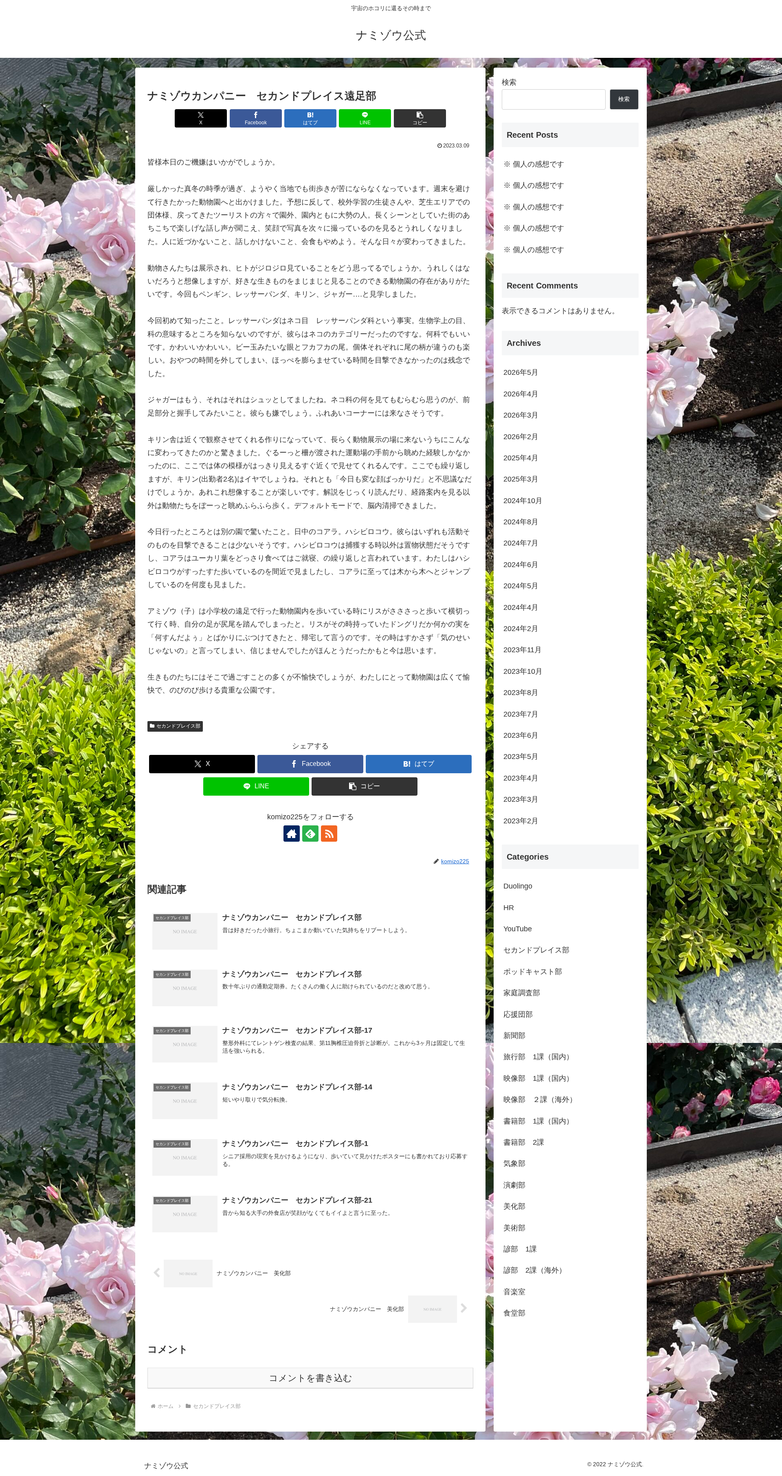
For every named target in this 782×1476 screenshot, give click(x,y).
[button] (420, 118)
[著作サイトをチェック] (291, 833)
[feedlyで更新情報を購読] (310, 833)
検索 (509, 82)
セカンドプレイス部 (178, 726)
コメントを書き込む (310, 1378)
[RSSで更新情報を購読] (329, 833)
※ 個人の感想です (533, 164)
